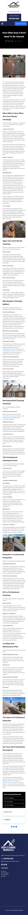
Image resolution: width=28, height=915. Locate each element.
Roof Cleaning (19, 41)
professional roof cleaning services (11, 782)
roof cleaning (7, 124)
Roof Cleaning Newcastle (17, 910)
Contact (14, 779)
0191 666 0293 (14, 19)
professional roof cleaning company (12, 471)
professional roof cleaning (9, 416)
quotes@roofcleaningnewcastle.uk (11, 861)
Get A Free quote (20, 23)
